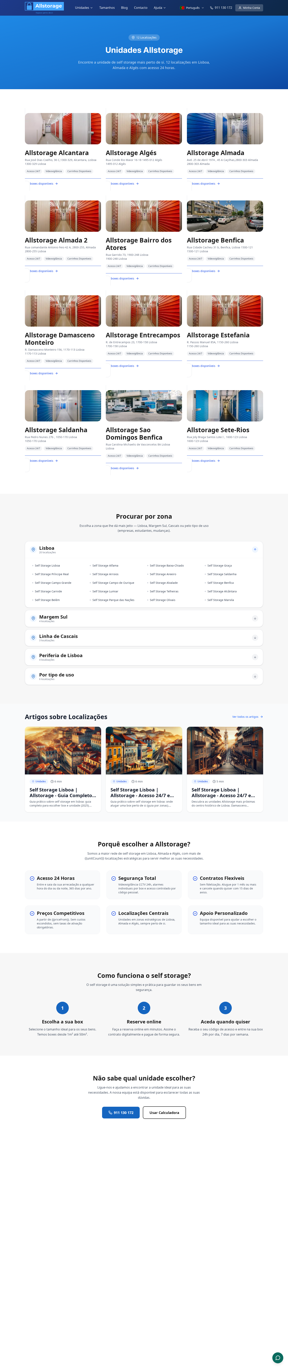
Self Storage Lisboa (47, 565)
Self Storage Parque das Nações (113, 600)
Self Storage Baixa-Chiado (167, 565)
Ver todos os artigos (245, 717)
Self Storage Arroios (105, 574)
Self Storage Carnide (48, 591)
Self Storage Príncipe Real (52, 574)
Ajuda (158, 7)
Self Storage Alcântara (222, 591)
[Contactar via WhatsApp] (277, 1357)
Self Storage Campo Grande (53, 583)
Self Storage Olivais (162, 600)
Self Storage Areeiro (163, 574)
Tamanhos (107, 7)
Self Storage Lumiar (105, 591)
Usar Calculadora (164, 1112)
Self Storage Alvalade (164, 583)
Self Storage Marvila (220, 600)
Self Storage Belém (47, 600)
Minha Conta (251, 8)
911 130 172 (123, 1112)
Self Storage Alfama (105, 565)
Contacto (141, 7)
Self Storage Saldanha (221, 574)
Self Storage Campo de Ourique (113, 583)
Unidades (82, 7)
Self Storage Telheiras (164, 591)
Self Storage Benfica (220, 583)
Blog (124, 7)
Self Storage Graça (219, 565)
